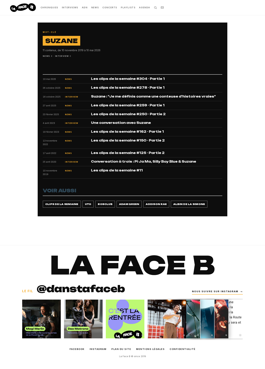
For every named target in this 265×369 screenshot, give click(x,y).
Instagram (98, 349)
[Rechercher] (155, 7)
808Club (105, 204)
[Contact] (162, 7)
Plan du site (121, 349)
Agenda (144, 7)
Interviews (70, 7)
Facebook (77, 349)
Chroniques (49, 7)
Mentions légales (150, 349)
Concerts (109, 7)
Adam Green (129, 204)
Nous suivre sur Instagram (217, 291)
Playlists (128, 7)
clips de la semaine (61, 204)
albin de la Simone (189, 204)
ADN (85, 7)
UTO (88, 204)
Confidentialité (183, 349)
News (95, 7)
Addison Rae (156, 204)
